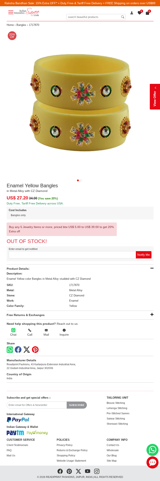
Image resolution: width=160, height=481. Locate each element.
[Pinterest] (35, 350)
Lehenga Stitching (117, 408)
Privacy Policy (64, 445)
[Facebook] (18, 350)
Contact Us (113, 445)
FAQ (9, 450)
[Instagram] (96, 471)
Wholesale (113, 450)
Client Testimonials (17, 445)
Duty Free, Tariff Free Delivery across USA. (35, 203)
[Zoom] (80, 102)
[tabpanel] (80, 102)
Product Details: (18, 268)
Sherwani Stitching (117, 423)
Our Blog (112, 455)
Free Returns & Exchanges (26, 315)
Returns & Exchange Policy (72, 450)
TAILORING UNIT (117, 397)
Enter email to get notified (23, 249)
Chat (13, 334)
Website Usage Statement (71, 460)
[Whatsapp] (10, 349)
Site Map (112, 460)
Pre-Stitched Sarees (118, 413)
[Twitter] (26, 350)
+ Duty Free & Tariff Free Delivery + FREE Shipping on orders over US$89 (106, 3)
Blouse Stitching (116, 403)
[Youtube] (87, 471)
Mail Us (11, 455)
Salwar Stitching (116, 418)
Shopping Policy (66, 455)
